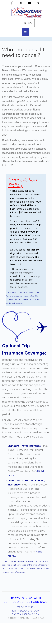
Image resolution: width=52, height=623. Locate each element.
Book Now (25, 23)
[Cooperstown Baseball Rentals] (26, 12)
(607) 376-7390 (25, 607)
